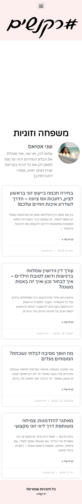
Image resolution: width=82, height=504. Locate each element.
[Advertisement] (41, 83)
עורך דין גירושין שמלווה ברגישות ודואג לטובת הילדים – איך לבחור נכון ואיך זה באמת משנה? (42, 279)
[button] (41, 5)
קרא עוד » (67, 239)
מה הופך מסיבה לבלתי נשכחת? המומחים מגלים (41, 356)
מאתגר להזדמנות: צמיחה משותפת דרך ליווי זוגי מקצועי (43, 423)
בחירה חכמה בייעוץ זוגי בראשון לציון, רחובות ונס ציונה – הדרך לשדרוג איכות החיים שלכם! (41, 198)
